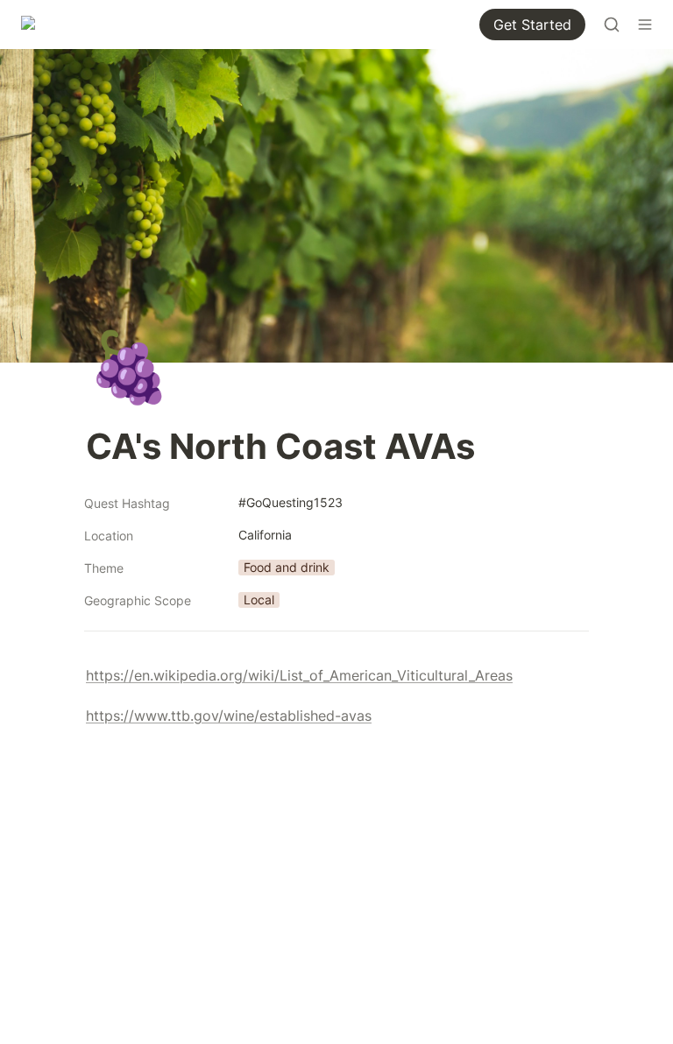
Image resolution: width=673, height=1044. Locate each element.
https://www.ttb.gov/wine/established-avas (229, 715)
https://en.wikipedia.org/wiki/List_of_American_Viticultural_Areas (299, 675)
